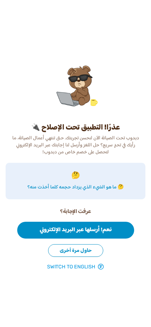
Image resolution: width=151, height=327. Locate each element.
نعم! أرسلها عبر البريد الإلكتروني (76, 230)
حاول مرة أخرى (76, 250)
